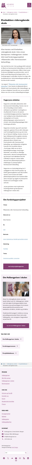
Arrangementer (6, 414)
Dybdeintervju (9, 239)
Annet (4, 239)
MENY (29, 6)
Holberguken (5, 419)
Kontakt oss (5, 396)
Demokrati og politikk (8, 258)
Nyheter (4, 417)
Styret (3, 399)
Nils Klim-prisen (6, 378)
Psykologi (5, 249)
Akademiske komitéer (8, 401)
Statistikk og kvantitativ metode (20, 239)
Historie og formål (7, 393)
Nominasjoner (6, 384)
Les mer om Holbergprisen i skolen (16, 325)
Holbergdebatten (6, 422)
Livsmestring (16, 258)
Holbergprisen (6, 375)
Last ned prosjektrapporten (16, 266)
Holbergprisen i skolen (8, 381)
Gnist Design (14, 447)
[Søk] (26, 452)
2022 (4, 229)
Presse (4, 404)
